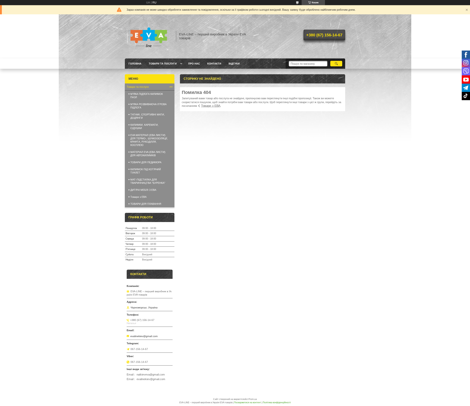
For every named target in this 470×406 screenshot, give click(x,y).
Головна (135, 63)
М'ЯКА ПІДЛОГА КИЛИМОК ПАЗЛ (146, 95)
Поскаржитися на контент (247, 402)
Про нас (194, 63)
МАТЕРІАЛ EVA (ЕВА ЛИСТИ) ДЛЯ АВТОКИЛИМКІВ (147, 154)
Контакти (214, 63)
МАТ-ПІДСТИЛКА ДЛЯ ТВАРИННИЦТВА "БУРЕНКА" (147, 181)
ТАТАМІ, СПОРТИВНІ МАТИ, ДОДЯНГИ (147, 116)
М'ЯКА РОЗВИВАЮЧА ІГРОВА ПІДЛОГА (148, 106)
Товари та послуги (163, 63)
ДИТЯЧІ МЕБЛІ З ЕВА (143, 189)
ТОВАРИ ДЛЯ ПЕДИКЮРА (145, 162)
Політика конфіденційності (277, 402)
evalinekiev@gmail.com (144, 336)
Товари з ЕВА (210, 106)
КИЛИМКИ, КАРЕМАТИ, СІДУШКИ (144, 126)
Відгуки (234, 63)
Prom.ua (252, 399)
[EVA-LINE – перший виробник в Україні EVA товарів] (149, 36)
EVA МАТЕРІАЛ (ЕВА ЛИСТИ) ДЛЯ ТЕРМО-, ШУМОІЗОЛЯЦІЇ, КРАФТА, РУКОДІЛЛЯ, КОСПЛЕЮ (149, 140)
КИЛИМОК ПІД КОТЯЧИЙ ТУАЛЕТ (145, 171)
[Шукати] (336, 63)
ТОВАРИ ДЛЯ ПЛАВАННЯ (145, 203)
